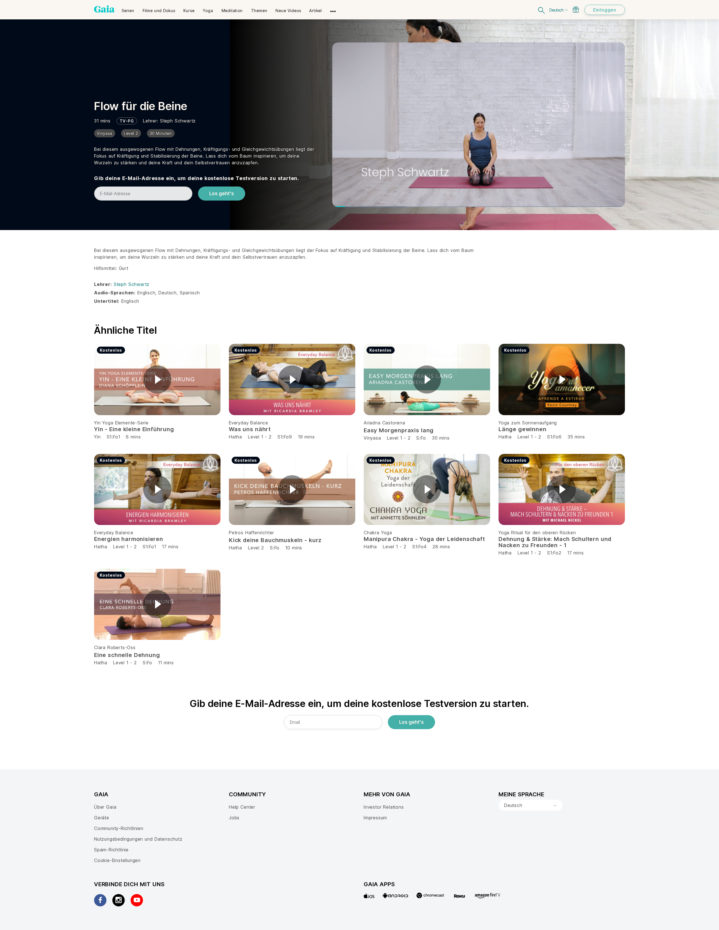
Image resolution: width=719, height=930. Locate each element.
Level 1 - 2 (260, 437)
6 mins (133, 437)
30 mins (441, 438)
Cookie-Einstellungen (117, 860)
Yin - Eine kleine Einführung (134, 429)
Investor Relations (384, 807)
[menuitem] (128, 9)
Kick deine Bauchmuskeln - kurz (275, 540)
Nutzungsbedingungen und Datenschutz (138, 839)
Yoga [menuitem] (208, 10)
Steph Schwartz (178, 121)
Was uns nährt (250, 429)
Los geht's (221, 193)
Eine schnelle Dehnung (127, 655)
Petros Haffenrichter (251, 532)
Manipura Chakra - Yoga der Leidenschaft (424, 539)
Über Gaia (105, 807)
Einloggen (604, 10)
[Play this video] (157, 379)
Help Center (242, 807)
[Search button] (541, 10)
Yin (97, 437)
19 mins (306, 437)
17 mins (170, 546)
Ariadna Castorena (384, 423)
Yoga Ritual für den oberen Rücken (537, 532)
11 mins (166, 662)
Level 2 (256, 548)
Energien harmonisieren (128, 539)
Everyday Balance (248, 423)
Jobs (234, 817)
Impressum (375, 817)
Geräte (101, 817)
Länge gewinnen (522, 429)
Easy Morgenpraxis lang (399, 430)
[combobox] (531, 805)
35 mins (576, 437)
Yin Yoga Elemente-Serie (121, 423)
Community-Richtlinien (119, 828)
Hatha (235, 437)
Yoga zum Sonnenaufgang (528, 423)
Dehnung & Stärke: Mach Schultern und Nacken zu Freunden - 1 (555, 542)
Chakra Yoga (378, 532)
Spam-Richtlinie (111, 849)
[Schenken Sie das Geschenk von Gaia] (576, 9)
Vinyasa (372, 438)
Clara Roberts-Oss (115, 647)
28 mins (441, 546)
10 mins (293, 548)
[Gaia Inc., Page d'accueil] (104, 9)
